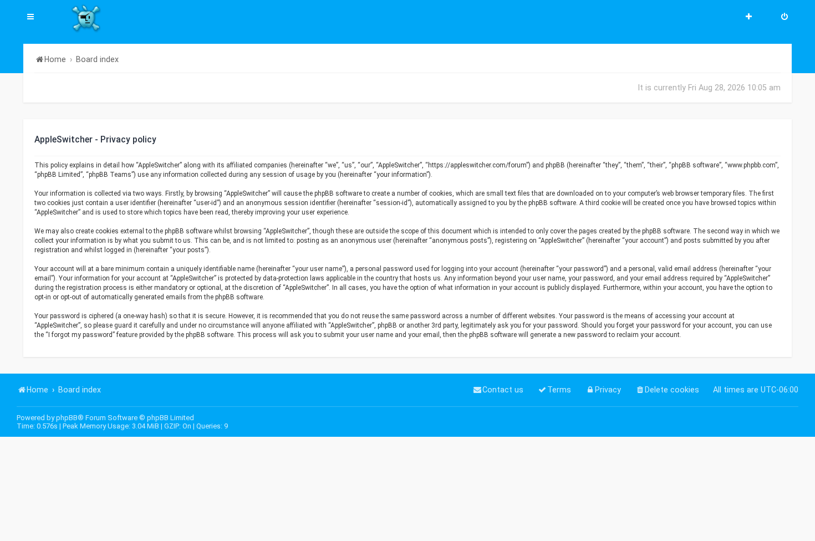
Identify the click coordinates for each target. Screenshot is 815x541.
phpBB (67, 418)
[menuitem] (784, 18)
